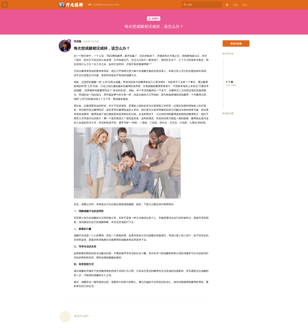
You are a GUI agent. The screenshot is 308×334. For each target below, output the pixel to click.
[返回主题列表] (4, 4)
